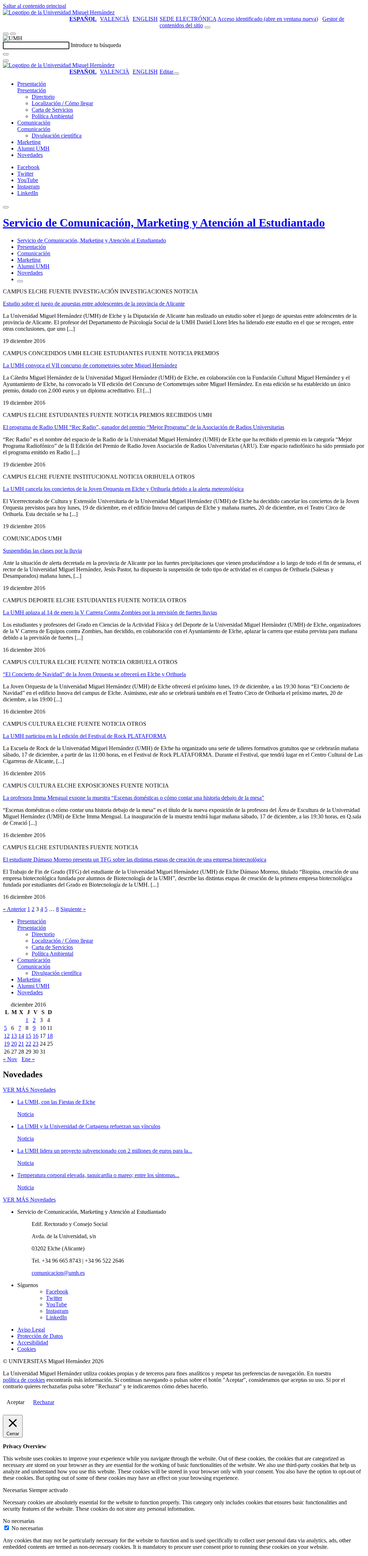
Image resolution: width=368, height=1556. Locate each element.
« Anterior (14, 909)
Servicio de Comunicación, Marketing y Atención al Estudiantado (164, 222)
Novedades (30, 155)
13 (14, 1036)
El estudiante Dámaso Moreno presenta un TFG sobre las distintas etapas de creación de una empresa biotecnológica (134, 859)
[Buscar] (6, 54)
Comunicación (33, 123)
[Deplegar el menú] (20, 281)
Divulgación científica (57, 136)
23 (35, 1044)
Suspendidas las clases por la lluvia (42, 551)
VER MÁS (29, 1090)
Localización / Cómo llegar (62, 103)
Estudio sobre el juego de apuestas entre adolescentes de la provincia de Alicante (94, 304)
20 (14, 1044)
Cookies (26, 1349)
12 (7, 1036)
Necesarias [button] (16, 1490)
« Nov (10, 1059)
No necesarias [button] (18, 1521)
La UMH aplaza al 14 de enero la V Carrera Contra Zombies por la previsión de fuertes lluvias (110, 612)
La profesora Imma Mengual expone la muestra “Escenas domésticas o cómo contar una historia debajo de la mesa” (133, 798)
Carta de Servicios (52, 110)
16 (35, 1036)
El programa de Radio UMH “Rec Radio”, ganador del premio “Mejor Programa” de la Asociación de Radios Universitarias (143, 427)
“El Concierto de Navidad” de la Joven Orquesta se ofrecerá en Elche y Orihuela (94, 674)
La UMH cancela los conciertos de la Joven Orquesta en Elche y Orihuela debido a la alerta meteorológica (123, 489)
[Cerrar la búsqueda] (6, 61)
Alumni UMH (33, 148)
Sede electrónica (188, 19)
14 (21, 1036)
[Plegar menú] (176, 74)
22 (28, 1044)
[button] (31, 90)
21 (21, 1044)
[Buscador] (207, 27)
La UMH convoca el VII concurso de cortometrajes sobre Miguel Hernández (90, 365)
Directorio (43, 97)
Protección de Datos (40, 1336)
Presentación (31, 84)
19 (7, 1044)
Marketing (29, 142)
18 (50, 1036)
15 (28, 1036)
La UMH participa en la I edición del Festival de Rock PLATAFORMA (84, 736)
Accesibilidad (32, 1342)
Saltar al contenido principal (34, 6)
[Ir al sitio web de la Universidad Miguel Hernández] (59, 12)
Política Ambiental (52, 116)
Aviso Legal (31, 1330)
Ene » (28, 1059)
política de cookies (24, 1380)
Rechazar (43, 1402)
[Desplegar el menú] (13, 34)
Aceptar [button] (15, 1402)
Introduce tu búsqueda (96, 45)
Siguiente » (73, 909)
